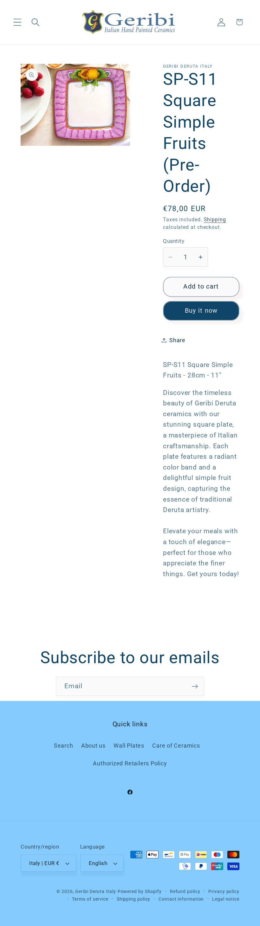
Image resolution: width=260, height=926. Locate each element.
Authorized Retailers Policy (130, 763)
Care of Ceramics (176, 745)
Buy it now (201, 310)
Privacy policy (223, 891)
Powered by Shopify (140, 891)
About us (93, 745)
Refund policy (185, 891)
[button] (17, 22)
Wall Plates (129, 745)
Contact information (181, 899)
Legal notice (225, 899)
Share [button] (177, 340)
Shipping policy (134, 899)
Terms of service (90, 899)
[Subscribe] (195, 686)
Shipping (215, 220)
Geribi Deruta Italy (95, 891)
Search (63, 745)
